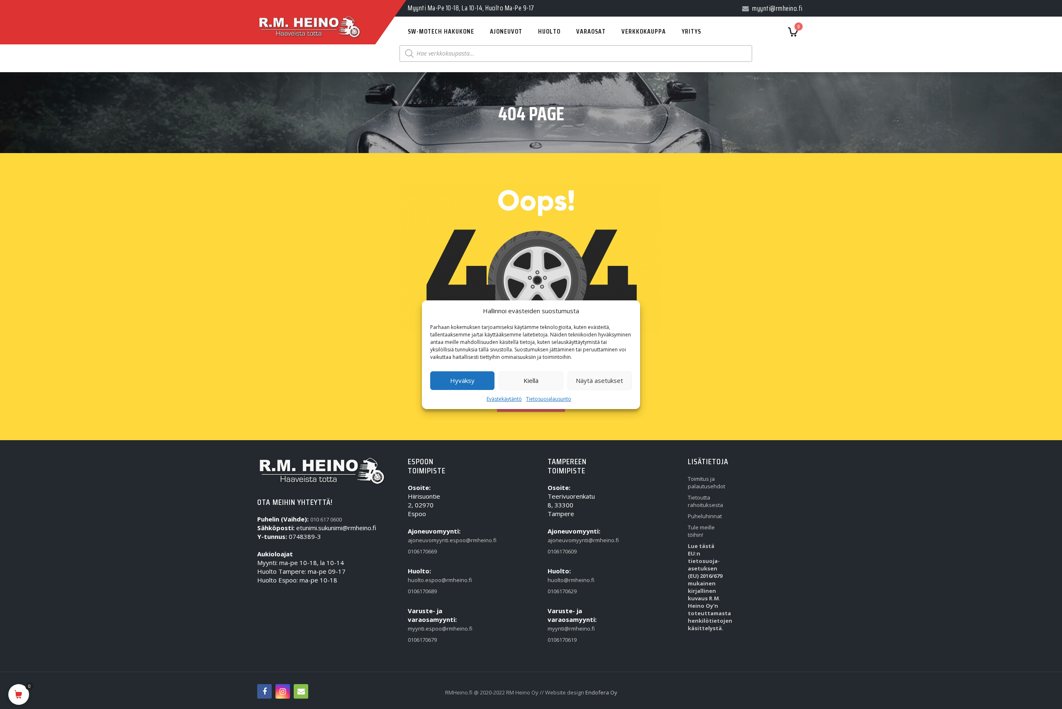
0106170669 (422, 551)
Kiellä (531, 380)
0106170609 (562, 551)
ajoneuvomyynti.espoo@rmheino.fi (427, 540)
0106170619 (562, 639)
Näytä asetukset (599, 380)
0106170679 (422, 639)
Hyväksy (462, 380)
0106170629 (562, 591)
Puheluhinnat (705, 516)
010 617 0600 (326, 519)
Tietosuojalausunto (548, 398)
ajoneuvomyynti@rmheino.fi (567, 540)
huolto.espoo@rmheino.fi (427, 580)
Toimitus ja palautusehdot (706, 482)
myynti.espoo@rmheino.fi (427, 628)
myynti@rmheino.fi (567, 628)
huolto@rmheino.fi (567, 580)
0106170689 (422, 591)
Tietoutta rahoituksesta (705, 501)
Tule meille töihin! (701, 531)
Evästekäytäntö (504, 398)
